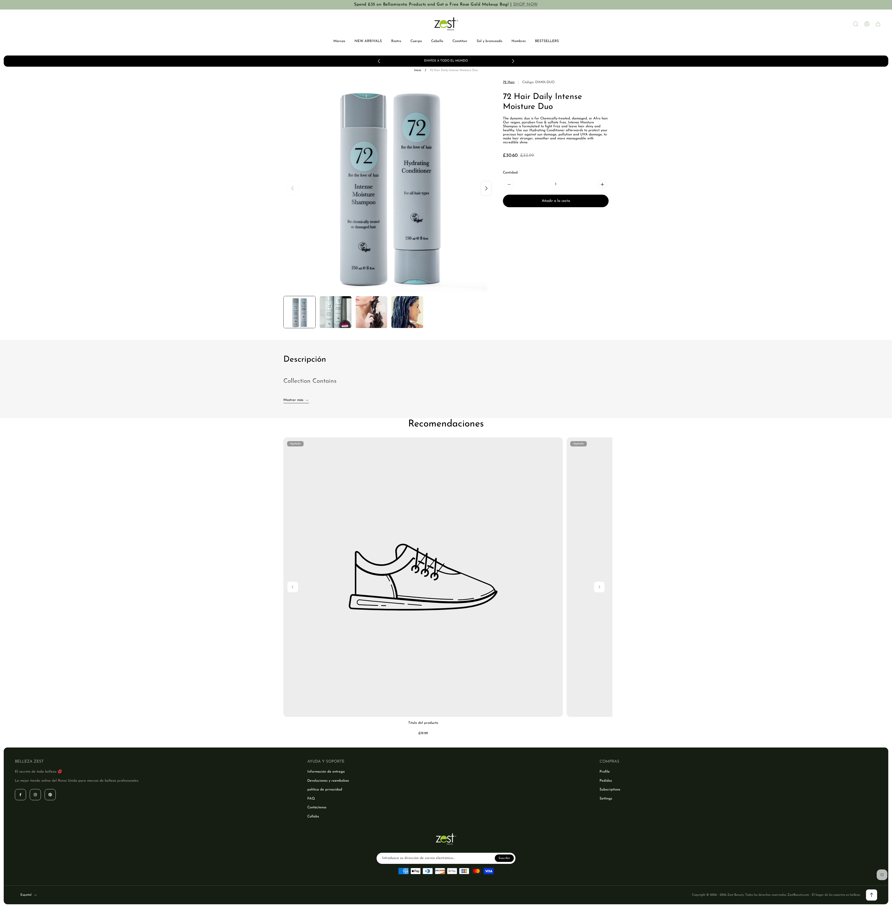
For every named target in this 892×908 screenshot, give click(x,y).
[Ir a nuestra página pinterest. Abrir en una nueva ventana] (50, 794)
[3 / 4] (371, 312)
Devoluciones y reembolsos (328, 781)
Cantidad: (510, 172)
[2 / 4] (335, 312)
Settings (606, 798)
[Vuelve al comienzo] (871, 895)
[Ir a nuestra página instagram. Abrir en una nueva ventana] (35, 794)
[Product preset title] (423, 577)
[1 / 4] (299, 312)
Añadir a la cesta (556, 201)
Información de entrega (326, 772)
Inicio (417, 70)
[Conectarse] (867, 24)
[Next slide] (513, 61)
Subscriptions (610, 789)
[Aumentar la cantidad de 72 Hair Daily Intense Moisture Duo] (602, 184)
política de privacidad (324, 789)
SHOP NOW (525, 5)
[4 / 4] (407, 312)
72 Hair (509, 82)
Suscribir (504, 858)
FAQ (311, 798)
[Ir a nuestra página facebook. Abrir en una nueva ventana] (20, 794)
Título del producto (423, 723)
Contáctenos (316, 807)
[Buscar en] (856, 24)
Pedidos (606, 781)
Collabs (313, 816)
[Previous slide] (379, 61)
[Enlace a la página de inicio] (446, 839)
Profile (605, 772)
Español (25, 894)
